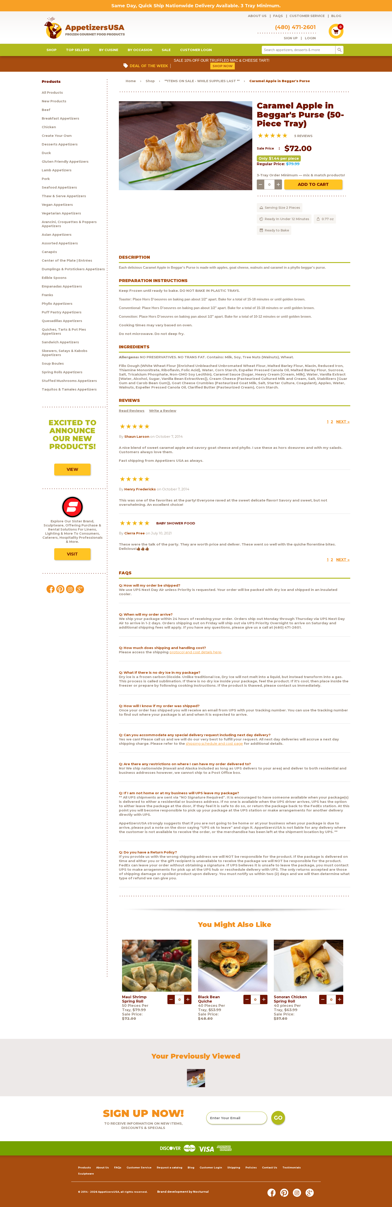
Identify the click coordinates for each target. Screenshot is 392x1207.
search (339, 50)
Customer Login (196, 50)
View (72, 469)
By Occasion (140, 50)
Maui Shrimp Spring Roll (134, 999)
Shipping (233, 1167)
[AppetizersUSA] (92, 27)
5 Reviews (303, 136)
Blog (336, 16)
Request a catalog (169, 1167)
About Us (257, 16)
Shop (51, 50)
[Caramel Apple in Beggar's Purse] (185, 189)
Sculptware (86, 1173)
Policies (251, 1167)
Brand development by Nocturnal (183, 1191)
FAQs (278, 16)
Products (84, 1167)
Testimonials (291, 1167)
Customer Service (307, 16)
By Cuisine (108, 50)
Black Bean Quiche (209, 999)
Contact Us (269, 1167)
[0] (336, 37)
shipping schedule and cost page (214, 743)
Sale (166, 50)
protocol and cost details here (195, 652)
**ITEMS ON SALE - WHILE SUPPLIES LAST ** (202, 81)
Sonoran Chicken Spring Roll (290, 999)
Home (131, 81)
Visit (72, 554)
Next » (343, 422)
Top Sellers (78, 50)
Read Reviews (132, 410)
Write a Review (162, 410)
